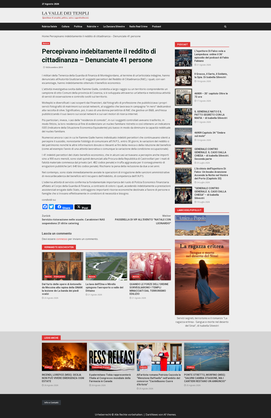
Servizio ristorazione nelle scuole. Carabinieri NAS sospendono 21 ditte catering (73, 219)
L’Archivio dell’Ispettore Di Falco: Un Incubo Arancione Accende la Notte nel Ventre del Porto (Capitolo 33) (183, 175)
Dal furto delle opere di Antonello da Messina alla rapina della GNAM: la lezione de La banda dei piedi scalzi (62, 266)
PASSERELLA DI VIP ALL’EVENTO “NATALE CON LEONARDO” (143, 219)
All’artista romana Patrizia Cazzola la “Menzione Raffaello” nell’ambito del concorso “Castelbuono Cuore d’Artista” (159, 357)
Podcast (156, 26)
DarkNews (152, 414)
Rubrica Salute (49, 26)
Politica (78, 26)
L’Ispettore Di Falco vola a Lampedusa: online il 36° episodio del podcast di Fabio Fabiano (183, 58)
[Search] (225, 27)
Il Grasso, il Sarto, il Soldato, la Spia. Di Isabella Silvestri (183, 77)
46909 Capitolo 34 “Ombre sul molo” (183, 136)
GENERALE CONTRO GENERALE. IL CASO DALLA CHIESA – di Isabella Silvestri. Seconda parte (183, 156)
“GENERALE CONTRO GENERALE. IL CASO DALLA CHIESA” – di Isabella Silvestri (183, 195)
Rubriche (91, 26)
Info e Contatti (51, 402)
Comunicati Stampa (101, 367)
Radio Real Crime (138, 26)
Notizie (46, 43)
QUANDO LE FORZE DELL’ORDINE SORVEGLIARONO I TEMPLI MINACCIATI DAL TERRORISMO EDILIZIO (150, 266)
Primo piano (59, 276)
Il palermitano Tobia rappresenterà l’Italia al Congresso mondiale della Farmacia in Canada (111, 357)
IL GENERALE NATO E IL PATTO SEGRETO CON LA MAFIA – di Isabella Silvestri (183, 116)
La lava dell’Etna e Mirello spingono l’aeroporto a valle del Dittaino (106, 266)
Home (45, 36)
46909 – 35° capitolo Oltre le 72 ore (183, 97)
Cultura (65, 26)
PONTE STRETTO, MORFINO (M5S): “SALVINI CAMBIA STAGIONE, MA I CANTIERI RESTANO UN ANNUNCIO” (206, 357)
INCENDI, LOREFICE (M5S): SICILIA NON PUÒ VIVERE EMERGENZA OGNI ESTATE (64, 357)
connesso (61, 239)
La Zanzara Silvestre (114, 26)
